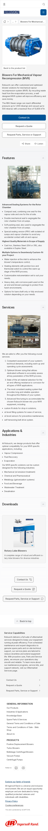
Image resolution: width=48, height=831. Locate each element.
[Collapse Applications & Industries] (43, 433)
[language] (4, 4)
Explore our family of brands (17, 782)
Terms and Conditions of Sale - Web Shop (23, 728)
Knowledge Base (14, 715)
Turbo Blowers (13, 748)
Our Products (12, 708)
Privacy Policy (11, 801)
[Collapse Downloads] (43, 504)
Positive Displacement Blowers (20, 744)
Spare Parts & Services (17, 719)
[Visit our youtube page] (23, 767)
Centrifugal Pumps (15, 760)
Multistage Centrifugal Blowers (20, 752)
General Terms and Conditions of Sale (23, 723)
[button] (24, 158)
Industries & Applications (17, 712)
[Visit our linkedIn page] (16, 767)
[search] (44, 4)
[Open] (43, 12)
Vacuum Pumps (13, 756)
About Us (11, 734)
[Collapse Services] (43, 307)
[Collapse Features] (43, 158)
